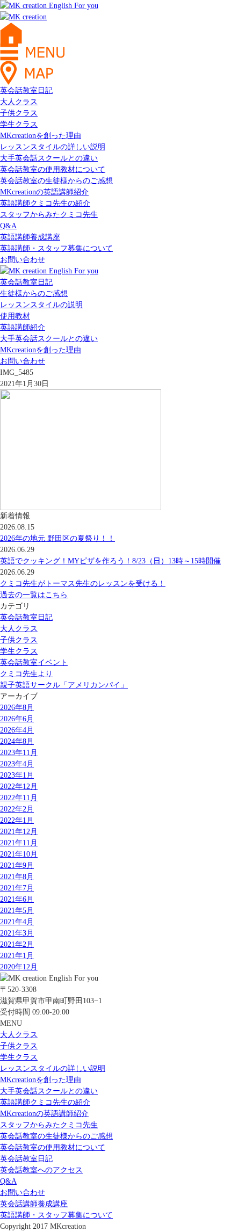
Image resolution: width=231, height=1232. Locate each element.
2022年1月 (17, 820)
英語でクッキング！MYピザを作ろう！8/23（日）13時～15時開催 (110, 561)
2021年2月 (17, 944)
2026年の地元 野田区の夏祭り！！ (57, 538)
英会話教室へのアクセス (41, 1170)
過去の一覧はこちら (34, 595)
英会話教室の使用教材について (52, 169)
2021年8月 (17, 877)
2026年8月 (17, 708)
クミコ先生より (26, 674)
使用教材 (15, 316)
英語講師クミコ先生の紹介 (45, 203)
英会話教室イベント (34, 662)
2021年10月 (19, 854)
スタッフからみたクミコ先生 (49, 215)
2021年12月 (19, 832)
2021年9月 (17, 865)
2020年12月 (19, 967)
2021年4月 (17, 922)
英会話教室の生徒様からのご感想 (56, 181)
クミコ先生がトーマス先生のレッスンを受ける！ (82, 583)
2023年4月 (17, 764)
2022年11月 (19, 798)
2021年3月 (17, 933)
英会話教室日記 (26, 90)
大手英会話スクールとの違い (49, 158)
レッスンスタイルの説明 (41, 305)
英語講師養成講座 (30, 237)
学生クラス (19, 124)
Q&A (8, 226)
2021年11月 (19, 843)
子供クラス (19, 113)
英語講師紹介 (22, 327)
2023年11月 (19, 753)
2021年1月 (17, 956)
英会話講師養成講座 (34, 1204)
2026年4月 (17, 730)
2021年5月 (17, 911)
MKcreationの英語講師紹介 (44, 192)
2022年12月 (19, 786)
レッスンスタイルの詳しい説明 (52, 147)
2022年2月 (17, 809)
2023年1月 (17, 775)
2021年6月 (17, 899)
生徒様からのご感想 (34, 293)
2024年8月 (17, 741)
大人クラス (19, 102)
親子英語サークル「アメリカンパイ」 (64, 685)
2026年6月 (17, 719)
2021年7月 (17, 888)
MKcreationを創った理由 (40, 136)
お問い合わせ (22, 260)
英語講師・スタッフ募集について (56, 248)
